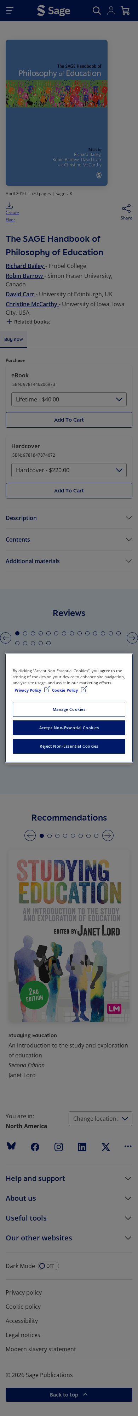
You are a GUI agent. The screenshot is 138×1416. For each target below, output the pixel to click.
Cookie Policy (65, 690)
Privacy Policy (28, 690)
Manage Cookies (69, 709)
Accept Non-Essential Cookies (69, 727)
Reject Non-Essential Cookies (69, 746)
